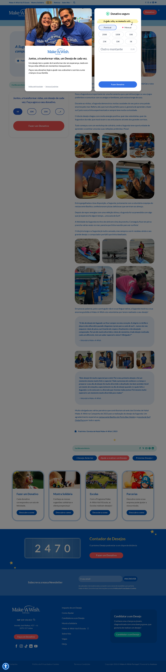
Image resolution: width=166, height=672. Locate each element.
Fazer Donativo (117, 84)
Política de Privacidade (36, 86)
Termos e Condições (51, 86)
